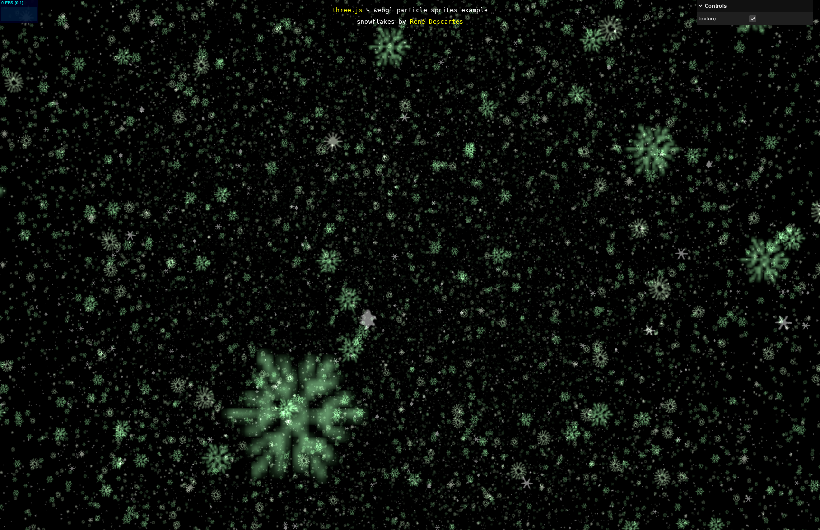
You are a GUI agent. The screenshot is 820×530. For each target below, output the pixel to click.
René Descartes (436, 21)
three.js (347, 10)
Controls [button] (716, 5)
